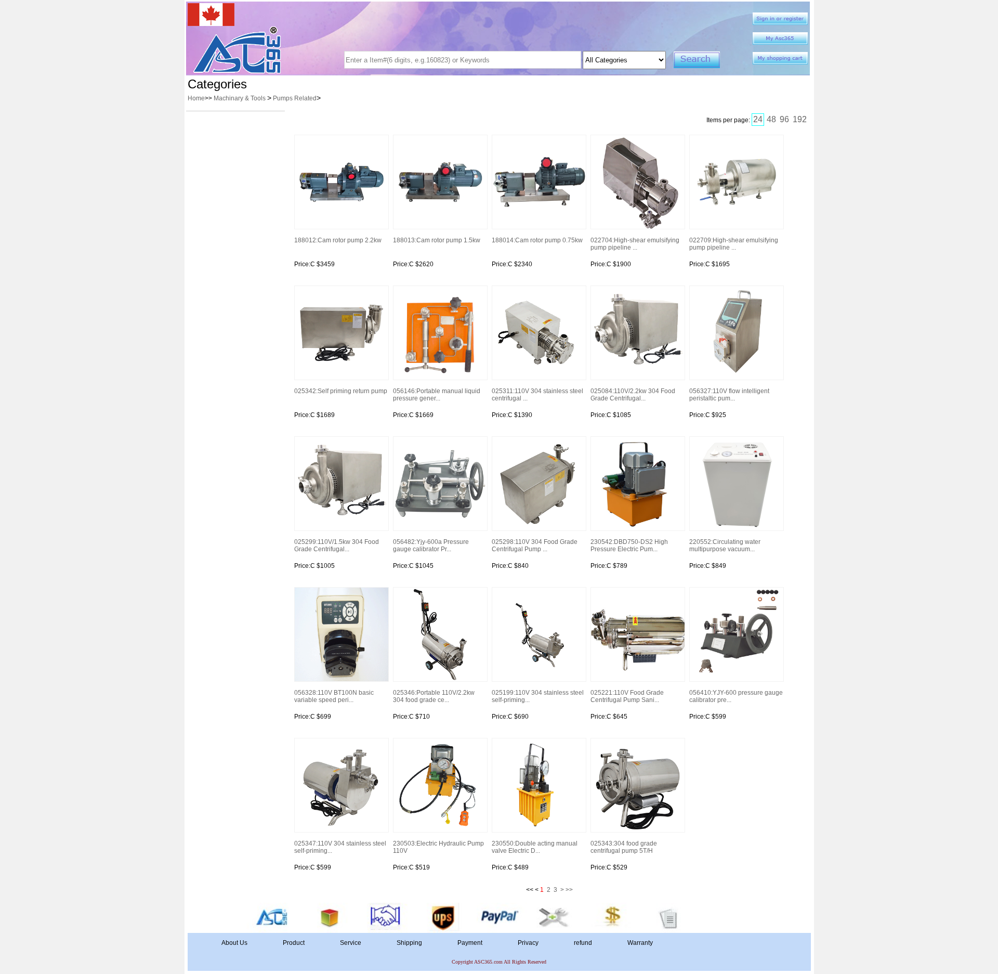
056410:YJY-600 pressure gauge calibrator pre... (736, 696)
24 (758, 119)
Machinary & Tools (240, 98)
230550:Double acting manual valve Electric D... (534, 847)
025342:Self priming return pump (340, 391)
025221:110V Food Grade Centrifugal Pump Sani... (627, 696)
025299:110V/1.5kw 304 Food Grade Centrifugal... (336, 545)
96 (784, 119)
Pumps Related (295, 98)
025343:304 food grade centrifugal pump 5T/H (623, 847)
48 (771, 119)
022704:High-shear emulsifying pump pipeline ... (634, 244)
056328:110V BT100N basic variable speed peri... (334, 696)
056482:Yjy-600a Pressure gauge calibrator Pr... (431, 545)
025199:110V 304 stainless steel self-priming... (538, 696)
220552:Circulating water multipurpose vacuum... (724, 545)
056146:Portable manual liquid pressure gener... (436, 394)
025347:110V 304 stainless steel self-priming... (340, 847)
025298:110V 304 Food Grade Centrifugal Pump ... (534, 545)
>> (569, 889)
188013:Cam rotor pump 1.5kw (436, 240)
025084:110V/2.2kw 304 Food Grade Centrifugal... (632, 394)
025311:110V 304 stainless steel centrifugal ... (537, 394)
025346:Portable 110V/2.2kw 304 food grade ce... (434, 696)
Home (196, 98)
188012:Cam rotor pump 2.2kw (338, 240)
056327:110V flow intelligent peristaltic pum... (729, 394)
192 (800, 119)
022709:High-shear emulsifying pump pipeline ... (733, 244)
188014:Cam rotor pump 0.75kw (537, 240)
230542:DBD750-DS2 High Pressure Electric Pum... (629, 545)
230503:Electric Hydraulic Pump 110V (438, 847)
